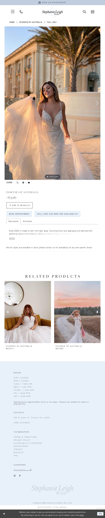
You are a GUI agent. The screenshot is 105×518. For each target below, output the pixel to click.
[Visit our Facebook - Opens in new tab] (19, 476)
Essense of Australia (30, 22)
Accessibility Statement (28, 443)
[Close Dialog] (4, 514)
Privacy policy (22, 440)
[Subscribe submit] (30, 470)
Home (12, 22)
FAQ (16, 455)
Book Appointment (19, 214)
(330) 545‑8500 (22, 422)
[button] (12, 11)
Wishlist (19, 452)
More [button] (12, 238)
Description (13, 221)
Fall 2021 (52, 22)
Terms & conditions (25, 437)
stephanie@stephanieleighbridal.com (52, 503)
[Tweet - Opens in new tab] (17, 182)
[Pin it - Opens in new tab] (23, 182)
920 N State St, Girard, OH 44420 (32, 417)
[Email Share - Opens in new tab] (29, 183)
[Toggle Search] (84, 11)
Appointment (21, 446)
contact (18, 449)
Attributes (27, 221)
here (82, 515)
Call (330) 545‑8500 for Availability (57, 214)
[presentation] (27, 312)
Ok (100, 513)
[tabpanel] (52, 103)
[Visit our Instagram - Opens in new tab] (14, 476)
